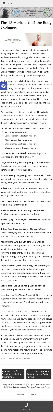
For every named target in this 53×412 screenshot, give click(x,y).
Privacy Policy (43, 387)
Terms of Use (32, 387)
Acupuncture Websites (12, 384)
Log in (33, 394)
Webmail (20, 394)
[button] (3, 86)
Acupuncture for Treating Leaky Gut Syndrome (12, 374)
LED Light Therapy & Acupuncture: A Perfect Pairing (39, 374)
